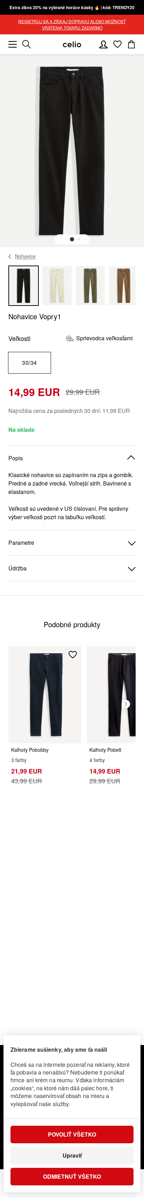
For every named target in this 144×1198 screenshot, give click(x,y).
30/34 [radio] (29, 363)
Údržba (17, 568)
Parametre (21, 542)
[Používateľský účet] (103, 44)
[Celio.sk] (72, 44)
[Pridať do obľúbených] (72, 654)
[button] (72, 239)
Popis (15, 458)
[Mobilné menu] (12, 44)
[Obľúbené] (117, 44)
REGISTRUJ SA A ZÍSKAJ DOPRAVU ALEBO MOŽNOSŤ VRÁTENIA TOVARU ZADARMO (72, 24)
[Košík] (131, 44)
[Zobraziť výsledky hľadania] (26, 44)
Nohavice (25, 256)
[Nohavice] (10, 256)
